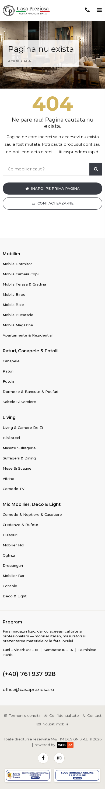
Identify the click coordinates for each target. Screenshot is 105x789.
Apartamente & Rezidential (27, 335)
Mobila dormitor (17, 264)
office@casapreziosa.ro (28, 689)
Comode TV (13, 489)
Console (10, 586)
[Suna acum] (87, 10)
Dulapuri (10, 535)
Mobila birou (14, 294)
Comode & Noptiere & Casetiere (32, 514)
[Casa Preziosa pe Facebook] (43, 758)
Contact (94, 715)
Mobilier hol (13, 545)
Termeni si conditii (24, 715)
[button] (99, 10)
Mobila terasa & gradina (24, 284)
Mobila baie (13, 304)
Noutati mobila (55, 724)
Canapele (11, 361)
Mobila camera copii (21, 274)
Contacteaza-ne (55, 203)
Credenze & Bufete (20, 525)
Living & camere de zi (23, 427)
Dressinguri (13, 565)
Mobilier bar (13, 576)
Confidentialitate (64, 715)
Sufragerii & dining (19, 458)
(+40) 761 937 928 (29, 674)
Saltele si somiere (19, 402)
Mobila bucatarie (18, 315)
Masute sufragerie (19, 448)
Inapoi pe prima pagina (55, 188)
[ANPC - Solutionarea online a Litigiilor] (77, 775)
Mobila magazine (18, 325)
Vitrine (8, 478)
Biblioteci (11, 438)
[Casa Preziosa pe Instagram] (59, 758)
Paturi (8, 371)
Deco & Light (15, 596)
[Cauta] (95, 169)
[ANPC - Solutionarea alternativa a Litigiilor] (27, 775)
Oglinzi (9, 555)
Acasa (13, 61)
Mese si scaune (17, 468)
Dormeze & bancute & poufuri (30, 391)
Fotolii (8, 381)
